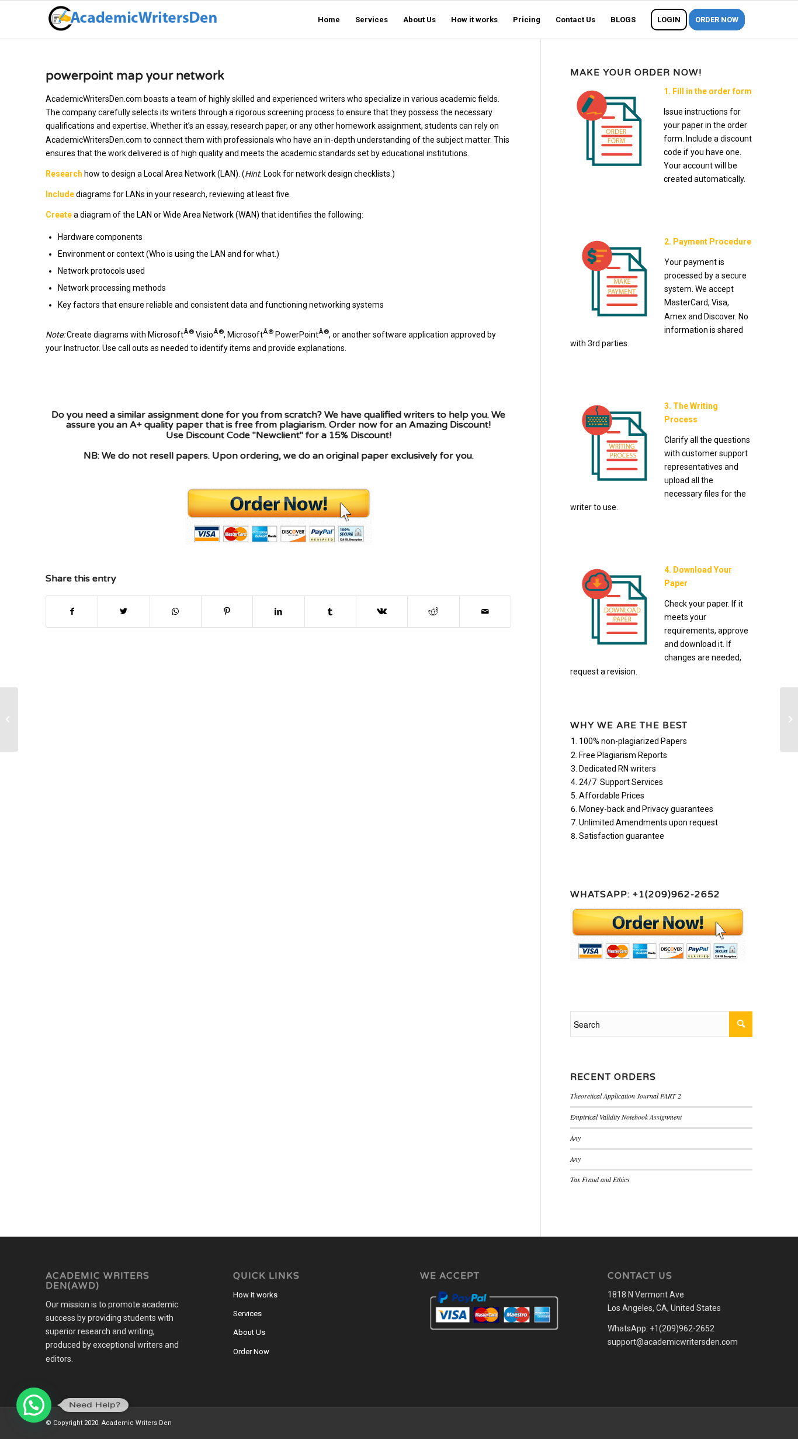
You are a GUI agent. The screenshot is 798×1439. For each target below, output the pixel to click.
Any (575, 1137)
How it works (255, 1294)
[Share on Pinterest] (227, 611)
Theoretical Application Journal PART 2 (625, 1095)
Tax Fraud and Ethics (600, 1179)
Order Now (251, 1351)
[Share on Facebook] (72, 611)
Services (247, 1313)
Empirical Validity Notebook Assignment (626, 1116)
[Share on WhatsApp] (175, 611)
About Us (249, 1332)
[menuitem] (329, 20)
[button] (33, 1405)
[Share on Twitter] (123, 611)
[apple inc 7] (9, 719)
